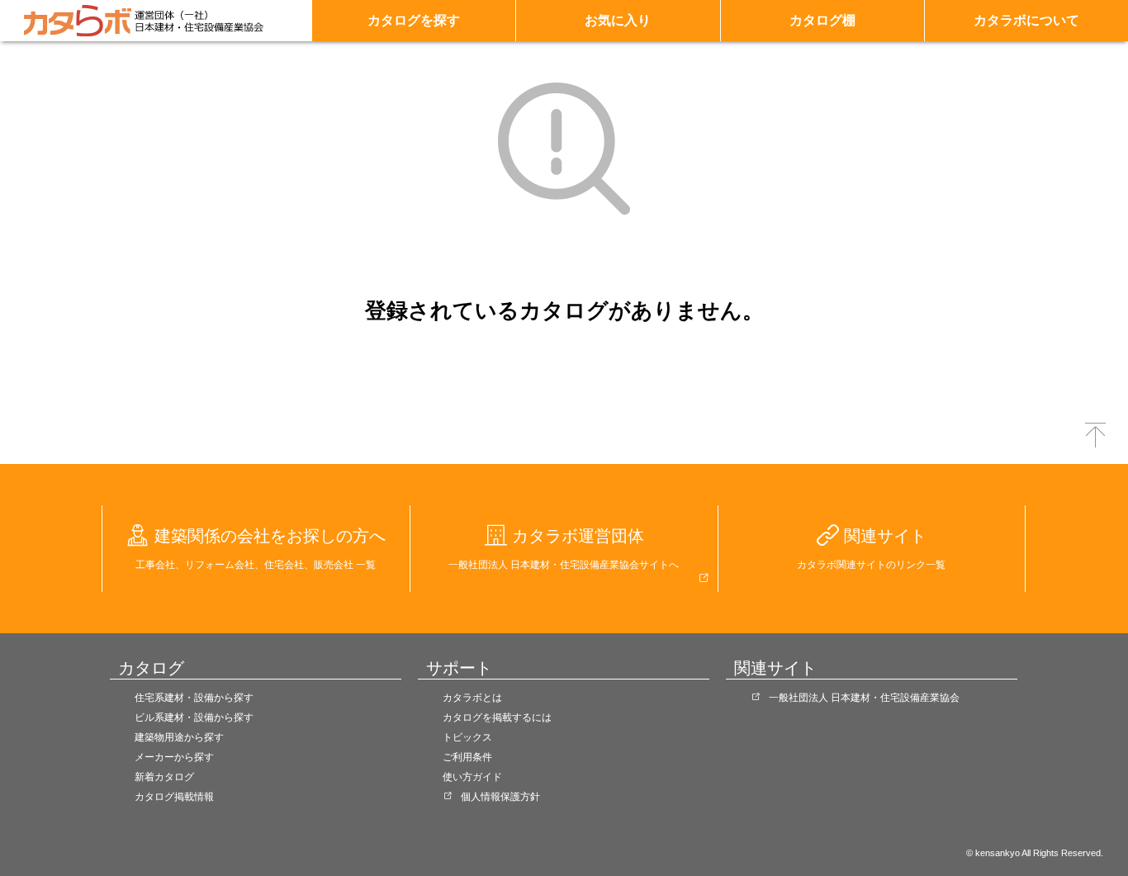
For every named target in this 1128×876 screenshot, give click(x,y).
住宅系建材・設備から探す (194, 697)
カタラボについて (1026, 20)
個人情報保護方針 (500, 797)
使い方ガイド (472, 777)
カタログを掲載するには (497, 717)
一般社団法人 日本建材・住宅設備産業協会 (864, 697)
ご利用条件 (467, 757)
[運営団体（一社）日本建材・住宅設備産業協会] (199, 20)
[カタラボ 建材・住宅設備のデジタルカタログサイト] (77, 20)
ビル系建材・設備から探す (194, 717)
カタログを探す (413, 20)
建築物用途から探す (179, 737)
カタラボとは (472, 697)
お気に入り (618, 20)
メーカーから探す (174, 757)
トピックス (467, 737)
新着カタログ (164, 777)
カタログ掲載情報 (174, 797)
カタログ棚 (822, 20)
